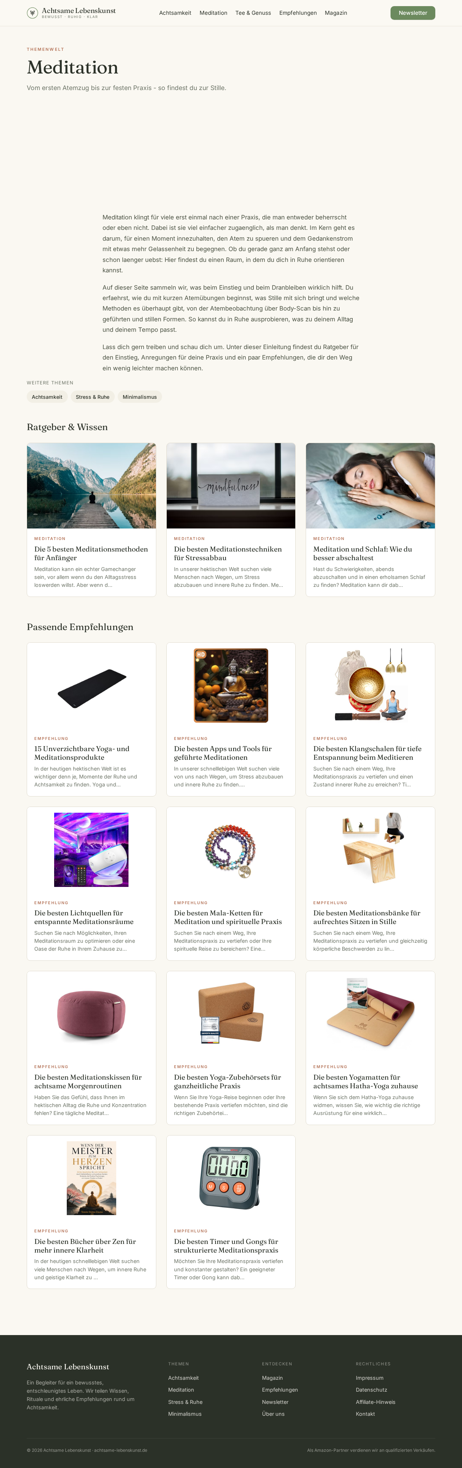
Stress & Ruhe (92, 397)
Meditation (213, 12)
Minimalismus (140, 397)
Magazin (336, 12)
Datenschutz (371, 1390)
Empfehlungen (298, 12)
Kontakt (365, 1414)
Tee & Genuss (253, 12)
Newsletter (413, 12)
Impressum (370, 1378)
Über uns (273, 1414)
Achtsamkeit (175, 12)
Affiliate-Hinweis (376, 1402)
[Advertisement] (231, 158)
